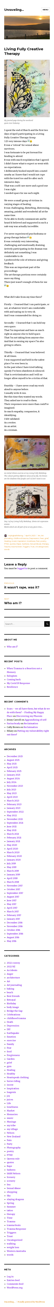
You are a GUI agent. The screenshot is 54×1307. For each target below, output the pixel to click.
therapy (45, 544)
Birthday (11, 1003)
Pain (38, 541)
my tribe (11, 1125)
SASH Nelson (13, 1173)
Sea (8, 1184)
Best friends (13, 996)
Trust (32, 547)
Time (9, 1217)
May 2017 (11, 904)
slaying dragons (15, 1199)
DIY (8, 1029)
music (10, 1118)
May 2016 (11, 941)
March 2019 (13, 871)
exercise (11, 1040)
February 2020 (14, 856)
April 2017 (12, 907)
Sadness (25, 544)
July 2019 (11, 863)
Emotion (11, 1036)
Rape (19, 544)
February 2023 (14, 804)
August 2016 (13, 937)
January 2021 (13, 841)
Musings (11, 1121)
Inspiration (21, 541)
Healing (7, 541)
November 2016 (15, 926)
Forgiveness (13, 1055)
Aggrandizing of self (35, 719)
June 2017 (11, 900)
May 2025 (12, 763)
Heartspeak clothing (18, 1077)
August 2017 (13, 896)
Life (9, 1103)
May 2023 (12, 793)
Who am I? (12, 646)
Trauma (7, 547)
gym (9, 1066)
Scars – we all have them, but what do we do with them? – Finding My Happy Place (28, 712)
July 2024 (11, 782)
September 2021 (15, 822)
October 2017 (13, 889)
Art (39, 535)
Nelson (10, 1132)
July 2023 (11, 789)
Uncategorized (41, 547)
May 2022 (12, 815)
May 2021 (11, 830)
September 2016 (15, 933)
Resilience (12, 687)
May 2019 (11, 867)
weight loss (13, 1247)
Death (10, 1022)
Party (9, 1144)
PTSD (6, 544)
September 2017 (15, 893)
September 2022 (15, 811)
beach (10, 992)
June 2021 (12, 826)
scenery (11, 1181)
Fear (42, 538)
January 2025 (13, 774)
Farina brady (13, 723)
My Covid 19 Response (18, 683)
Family (10, 1044)
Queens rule (13, 1158)
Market (11, 1110)
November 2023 (15, 786)
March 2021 (13, 834)
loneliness (31, 541)
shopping (12, 1192)
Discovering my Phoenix (29, 716)
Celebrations (13, 1014)
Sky (9, 1195)
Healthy (11, 1073)
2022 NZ (11, 966)
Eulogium (12, 675)
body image (13, 1007)
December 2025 (15, 756)
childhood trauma (20, 538)
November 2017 (15, 885)
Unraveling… (14, 10)
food (9, 1051)
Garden (11, 1059)
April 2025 (12, 767)
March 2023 (13, 800)
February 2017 (14, 915)
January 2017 (13, 919)
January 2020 (14, 859)
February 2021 (14, 837)
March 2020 (13, 852)
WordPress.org (15, 1287)
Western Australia (16, 1251)
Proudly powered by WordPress (31, 1302)
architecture (13, 977)
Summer (11, 1206)
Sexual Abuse (35, 544)
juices (10, 1099)
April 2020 (12, 848)
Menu (45, 10)
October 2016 (13, 930)
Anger (10, 974)
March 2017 (13, 911)
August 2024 (13, 778)
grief (46, 538)
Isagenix (11, 1092)
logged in (22, 568)
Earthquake (13, 1033)
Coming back (14, 679)
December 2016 (15, 922)
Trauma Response (16, 1229)
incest (14, 541)
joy (8, 1096)
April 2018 (12, 878)
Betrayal (11, 999)
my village (12, 1129)
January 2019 (13, 874)
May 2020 (12, 845)
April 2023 (12, 797)
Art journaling (14, 985)
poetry (43, 541)
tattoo (10, 1210)
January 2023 (13, 808)
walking (11, 1243)
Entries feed (13, 1280)
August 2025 (13, 760)
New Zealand (13, 1136)
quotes (13, 544)
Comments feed (15, 1284)
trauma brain (16, 547)
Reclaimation (31, 723)
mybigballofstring (15, 535)
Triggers (26, 547)
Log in (10, 1276)
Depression (34, 538)
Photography (14, 1147)
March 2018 (13, 882)
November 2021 (15, 819)
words (6, 549)
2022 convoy (13, 963)
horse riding (13, 1081)
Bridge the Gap (15, 1011)
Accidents (12, 970)
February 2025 (14, 771)
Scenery (11, 1177)
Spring (10, 1203)
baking (10, 988)
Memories (12, 1114)
